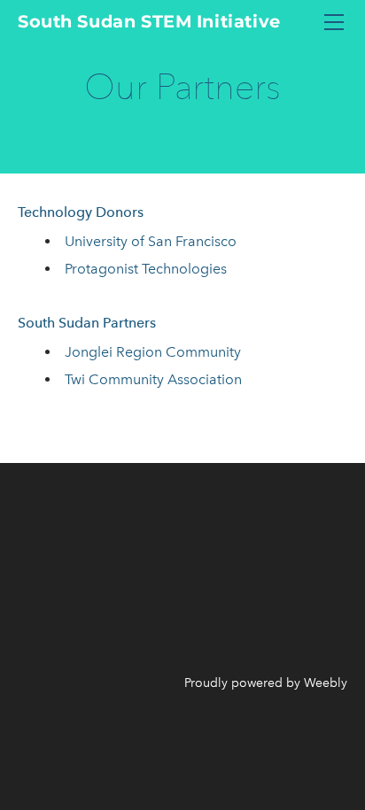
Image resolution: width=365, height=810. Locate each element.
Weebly (325, 682)
